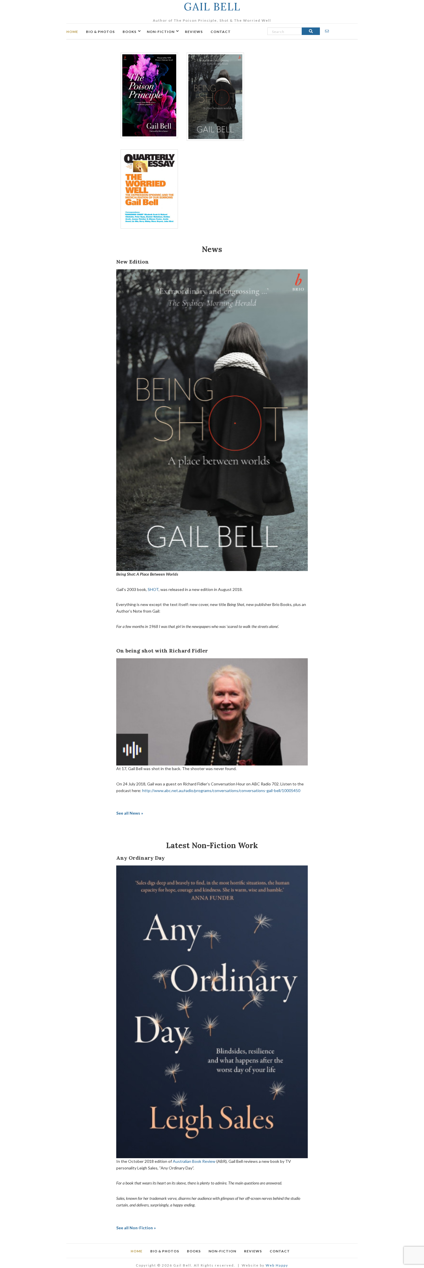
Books (129, 31)
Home (72, 31)
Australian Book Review (194, 1161)
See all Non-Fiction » (136, 1227)
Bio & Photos (100, 31)
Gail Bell (212, 6)
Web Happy (277, 1265)
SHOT (153, 589)
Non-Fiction (161, 31)
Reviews (194, 31)
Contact (221, 31)
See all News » (129, 813)
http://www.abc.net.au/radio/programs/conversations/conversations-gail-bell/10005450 (221, 790)
